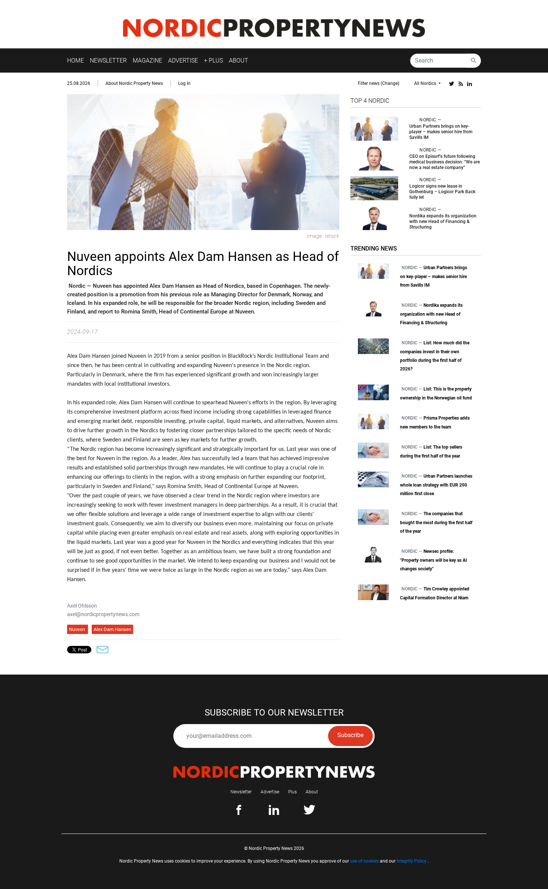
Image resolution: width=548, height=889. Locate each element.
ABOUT (238, 60)
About (312, 791)
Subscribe (350, 735)
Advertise (270, 791)
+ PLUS (213, 60)
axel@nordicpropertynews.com (103, 614)
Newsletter (241, 791)
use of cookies (364, 861)
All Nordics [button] (425, 83)
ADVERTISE (183, 60)
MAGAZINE (147, 60)
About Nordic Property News (134, 83)
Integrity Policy (411, 861)
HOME (75, 60)
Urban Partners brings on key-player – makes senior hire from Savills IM (440, 132)
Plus (292, 791)
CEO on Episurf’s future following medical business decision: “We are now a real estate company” (444, 162)
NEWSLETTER (108, 60)
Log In (184, 83)
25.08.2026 (78, 83)
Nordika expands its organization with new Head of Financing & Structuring (442, 221)
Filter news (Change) (378, 83)
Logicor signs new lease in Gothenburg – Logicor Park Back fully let (442, 192)
